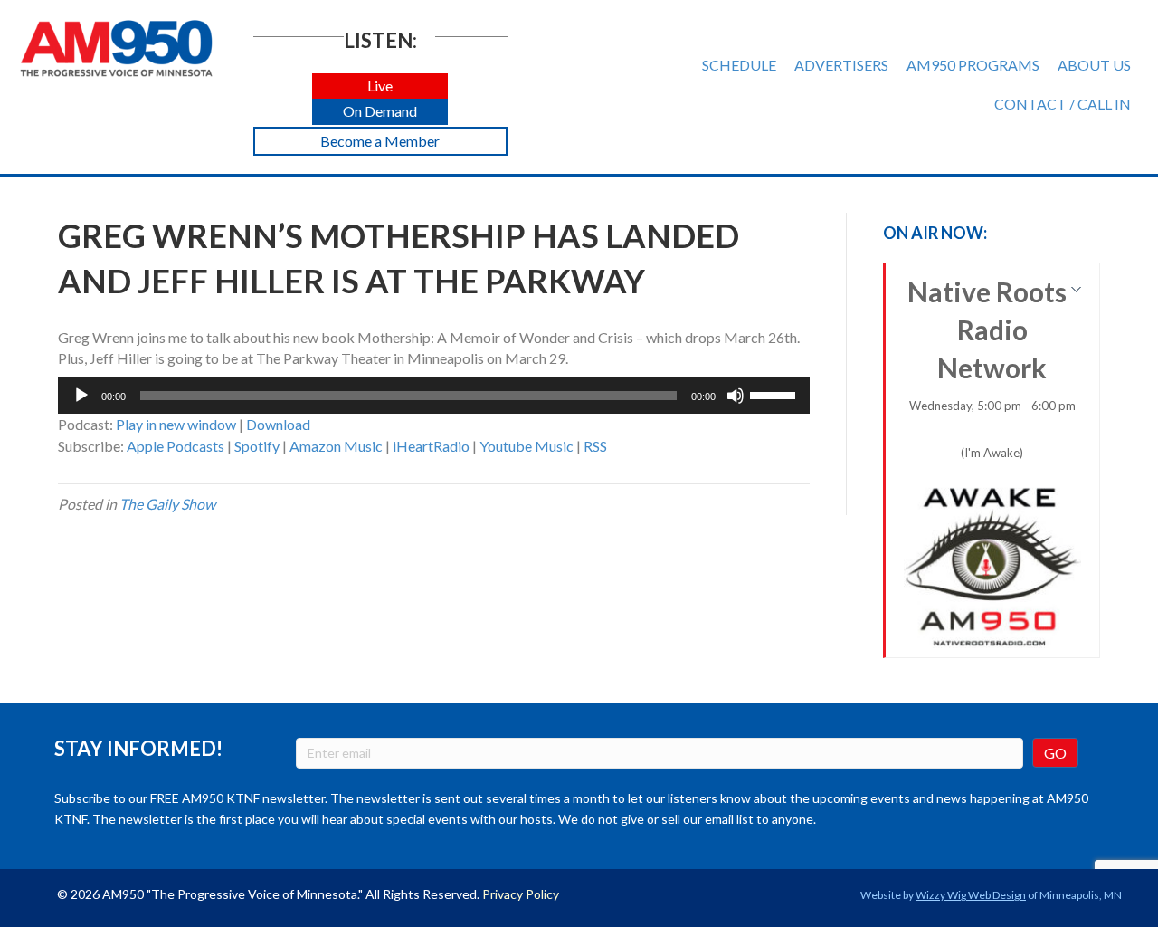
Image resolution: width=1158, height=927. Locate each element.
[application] (434, 395)
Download (278, 424)
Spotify (257, 445)
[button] (380, 86)
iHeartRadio (431, 445)
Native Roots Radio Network (991, 367)
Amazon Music (336, 445)
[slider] (775, 393)
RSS (595, 445)
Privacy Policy (520, 894)
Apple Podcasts (175, 445)
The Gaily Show (167, 503)
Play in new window (176, 424)
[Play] (81, 396)
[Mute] (735, 396)
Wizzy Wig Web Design (971, 895)
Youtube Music (526, 445)
